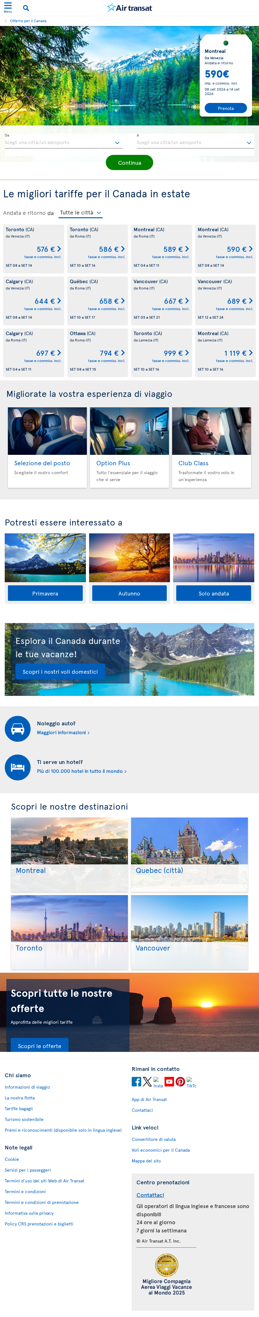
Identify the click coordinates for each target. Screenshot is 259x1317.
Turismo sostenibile (24, 1119)
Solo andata (214, 593)
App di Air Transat (149, 1099)
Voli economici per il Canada (161, 1150)
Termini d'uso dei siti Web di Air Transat (44, 1181)
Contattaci (142, 1110)
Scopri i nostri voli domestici (60, 671)
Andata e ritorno (24, 212)
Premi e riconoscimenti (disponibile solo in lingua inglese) (63, 1130)
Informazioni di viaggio (27, 1087)
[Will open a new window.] (136, 1082)
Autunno (129, 593)
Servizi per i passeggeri (28, 1170)
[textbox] (64, 141)
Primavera (45, 593)
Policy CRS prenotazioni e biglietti (39, 1224)
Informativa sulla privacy (29, 1213)
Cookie (12, 1159)
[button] (129, 162)
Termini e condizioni (25, 1191)
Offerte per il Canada (28, 20)
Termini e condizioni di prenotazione (42, 1202)
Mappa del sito (146, 1161)
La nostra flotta (20, 1098)
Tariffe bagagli (19, 1108)
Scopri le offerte (39, 1046)
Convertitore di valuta (154, 1139)
